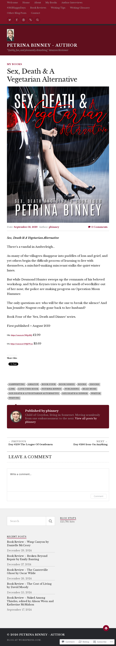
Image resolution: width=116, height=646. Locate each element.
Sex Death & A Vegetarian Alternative (34, 393)
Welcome (12, 2)
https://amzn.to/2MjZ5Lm (22, 343)
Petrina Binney (51, 389)
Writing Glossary (80, 7)
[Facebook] (16, 20)
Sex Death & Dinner (75, 393)
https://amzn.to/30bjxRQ (21, 335)
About (37, 2)
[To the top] (106, 628)
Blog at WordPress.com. (24, 640)
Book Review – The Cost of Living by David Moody (29, 585)
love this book (28, 389)
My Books (51, 2)
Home (26, 2)
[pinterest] (30, 20)
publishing (72, 389)
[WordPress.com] (23, 20)
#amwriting (17, 384)
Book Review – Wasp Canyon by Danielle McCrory (28, 543)
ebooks (94, 384)
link (12, 389)
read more (90, 389)
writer (95, 393)
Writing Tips (58, 7)
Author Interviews (71, 2)
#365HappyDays (16, 7)
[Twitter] (9, 20)
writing (14, 398)
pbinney (54, 227)
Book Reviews (38, 7)
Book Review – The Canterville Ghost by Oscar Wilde (27, 571)
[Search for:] (31, 521)
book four (49, 384)
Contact (35, 13)
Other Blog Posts (16, 13)
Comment (98, 496)
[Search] (37, 20)
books (82, 384)
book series (67, 384)
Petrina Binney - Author (42, 45)
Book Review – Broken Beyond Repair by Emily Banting (27, 557)
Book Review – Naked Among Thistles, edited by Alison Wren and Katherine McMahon (30, 601)
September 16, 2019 (25, 227)
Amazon (33, 384)
